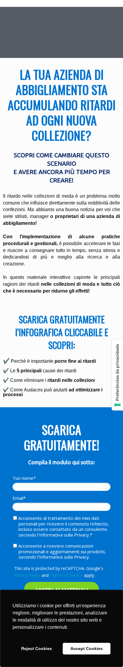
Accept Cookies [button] (86, 648)
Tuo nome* (24, 478)
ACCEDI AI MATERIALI (61, 591)
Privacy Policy (27, 575)
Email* (19, 498)
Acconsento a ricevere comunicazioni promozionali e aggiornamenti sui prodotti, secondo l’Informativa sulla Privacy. (61, 551)
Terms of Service (66, 575)
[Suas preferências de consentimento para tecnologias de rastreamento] (117, 375)
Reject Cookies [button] (36, 648)
